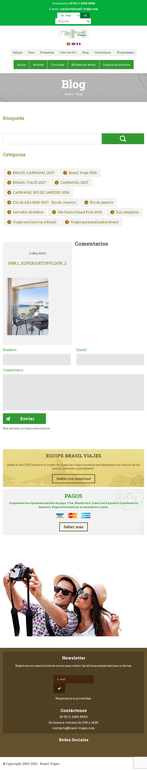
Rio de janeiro (101, 202)
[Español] (68, 43)
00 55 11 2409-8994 (82, 3)
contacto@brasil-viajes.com (79, 9)
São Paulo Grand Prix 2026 (80, 212)
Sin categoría (127, 212)
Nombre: (10, 350)
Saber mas (73, 526)
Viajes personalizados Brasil (95, 222)
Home (69, 94)
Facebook (73, 747)
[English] (73, 43)
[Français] (78, 43)
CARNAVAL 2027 (74, 182)
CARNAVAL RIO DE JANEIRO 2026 (41, 192)
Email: (81, 350)
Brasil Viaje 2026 (83, 173)
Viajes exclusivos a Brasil (34, 222)
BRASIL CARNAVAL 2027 (34, 173)
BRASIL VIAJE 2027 (29, 182)
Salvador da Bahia (28, 212)
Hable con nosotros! (73, 478)
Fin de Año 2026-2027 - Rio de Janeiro (44, 202)
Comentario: (13, 370)
